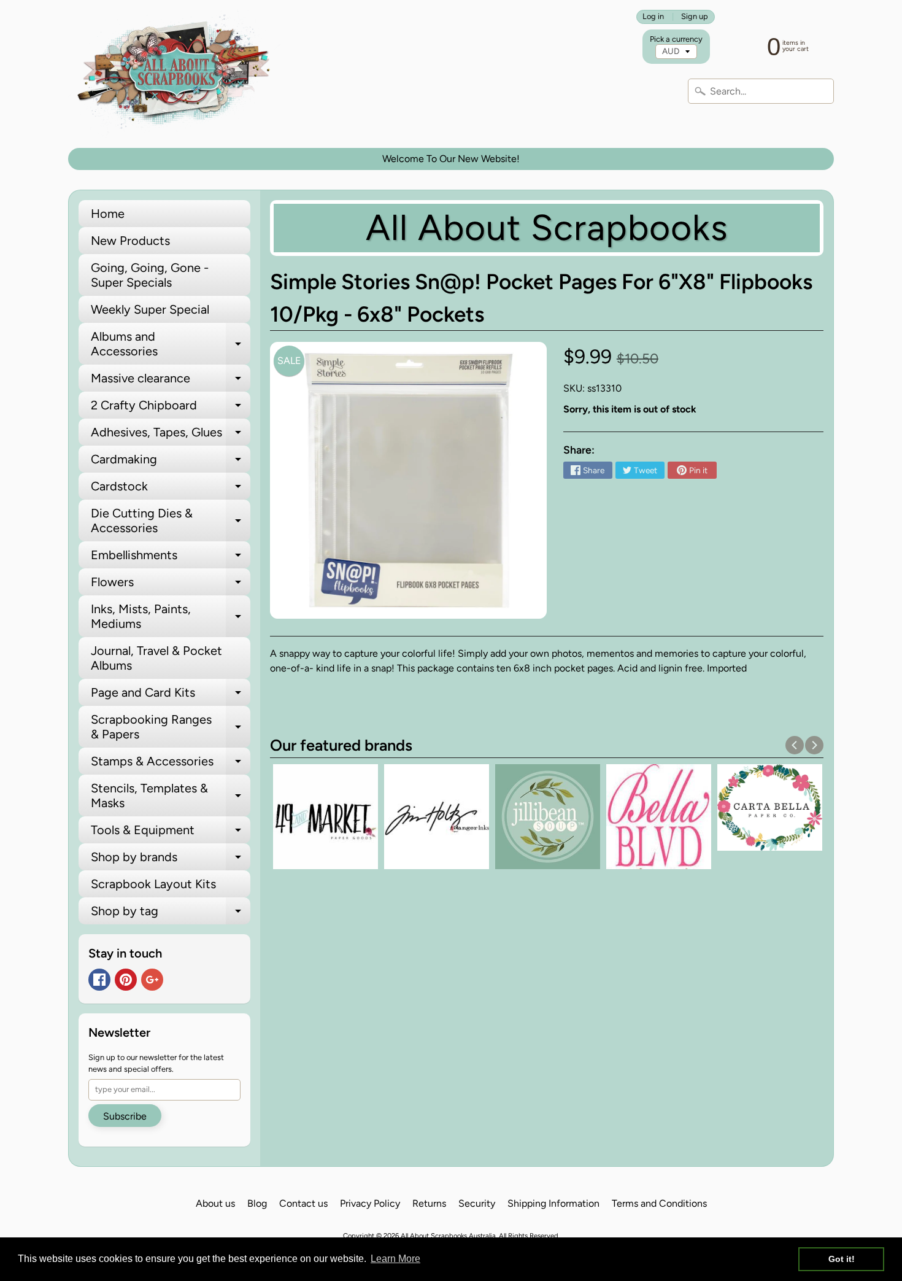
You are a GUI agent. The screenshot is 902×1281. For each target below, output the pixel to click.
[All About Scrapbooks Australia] (177, 74)
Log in (653, 17)
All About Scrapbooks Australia (448, 1235)
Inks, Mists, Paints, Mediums (170, 617)
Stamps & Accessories (170, 764)
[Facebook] (99, 980)
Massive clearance (170, 381)
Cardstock (170, 489)
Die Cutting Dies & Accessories (170, 521)
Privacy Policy (370, 1203)
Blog (257, 1203)
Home (108, 213)
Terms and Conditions (659, 1203)
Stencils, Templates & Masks (170, 796)
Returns (429, 1203)
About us (215, 1203)
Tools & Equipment (170, 832)
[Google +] (152, 980)
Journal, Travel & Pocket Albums (156, 658)
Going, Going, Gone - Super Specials (150, 275)
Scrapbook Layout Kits (153, 884)
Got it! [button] (841, 1259)
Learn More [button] (395, 1258)
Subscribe (125, 1116)
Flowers (170, 585)
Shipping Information (553, 1203)
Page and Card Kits (170, 695)
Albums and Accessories (170, 344)
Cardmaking (170, 462)
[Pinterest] (126, 980)
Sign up (694, 17)
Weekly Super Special (150, 309)
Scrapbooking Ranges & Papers (170, 727)
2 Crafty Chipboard (170, 408)
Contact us (303, 1203)
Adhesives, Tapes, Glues (170, 435)
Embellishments (170, 558)
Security (476, 1203)
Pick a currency (676, 39)
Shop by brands (170, 859)
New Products (130, 240)
